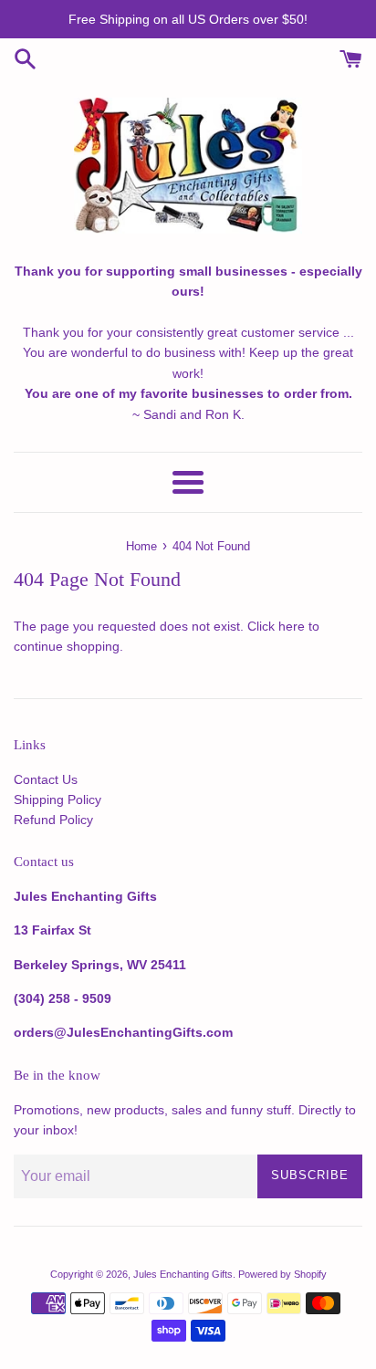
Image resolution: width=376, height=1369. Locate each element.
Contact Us (46, 779)
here (291, 626)
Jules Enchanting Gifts (183, 1274)
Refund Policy (53, 819)
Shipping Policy (57, 799)
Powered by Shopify (282, 1274)
